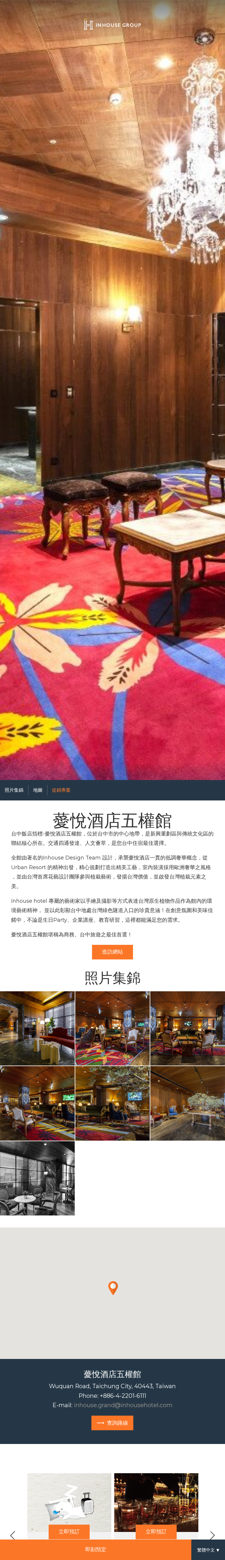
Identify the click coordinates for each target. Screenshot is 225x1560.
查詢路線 (117, 1423)
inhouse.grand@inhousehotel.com (123, 1405)
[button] (37, 1028)
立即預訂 (69, 1531)
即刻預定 (95, 1549)
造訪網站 (112, 952)
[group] (112, 390)
